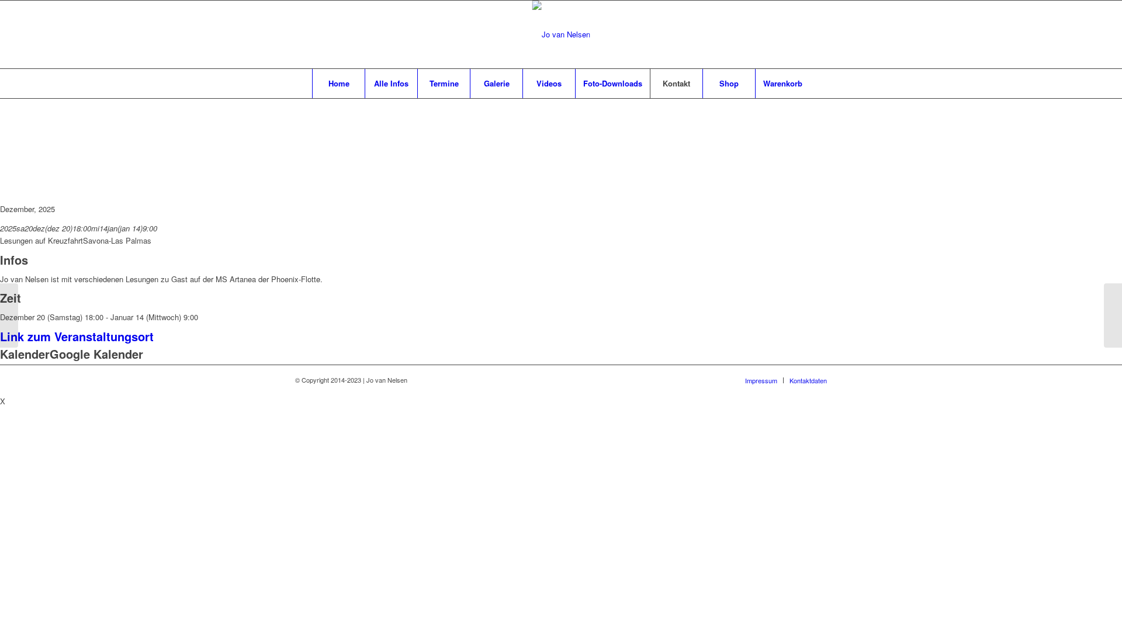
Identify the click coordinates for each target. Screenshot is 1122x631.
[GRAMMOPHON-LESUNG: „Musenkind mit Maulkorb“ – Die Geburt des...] (1113, 315)
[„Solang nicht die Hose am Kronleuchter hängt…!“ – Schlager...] (9, 315)
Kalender (25, 353)
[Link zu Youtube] (818, 34)
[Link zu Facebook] (783, 34)
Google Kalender (96, 353)
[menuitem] (338, 83)
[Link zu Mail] (800, 34)
